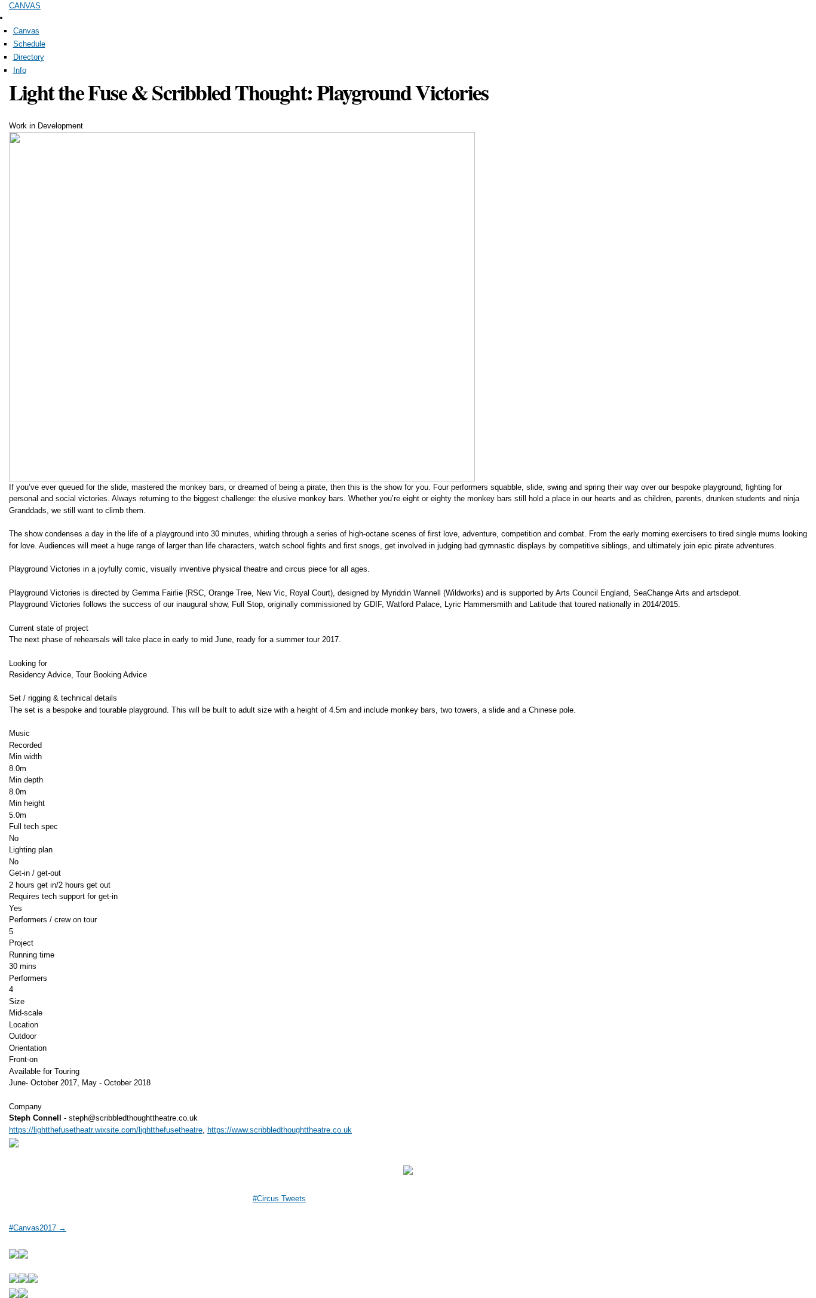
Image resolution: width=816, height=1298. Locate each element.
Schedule (29, 43)
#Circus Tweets (279, 1198)
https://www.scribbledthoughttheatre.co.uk (279, 1129)
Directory (28, 57)
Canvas (26, 30)
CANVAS (25, 5)
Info (19, 70)
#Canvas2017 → (37, 1227)
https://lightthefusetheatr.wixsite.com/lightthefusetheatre (106, 1129)
